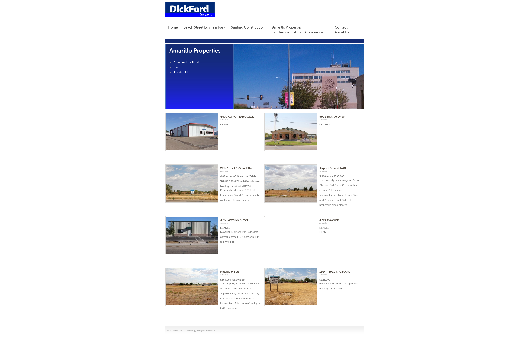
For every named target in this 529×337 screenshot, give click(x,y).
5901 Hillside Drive (332, 116)
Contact (341, 27)
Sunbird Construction (248, 27)
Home (173, 27)
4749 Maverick (329, 220)
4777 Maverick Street (234, 220)
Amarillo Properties (287, 27)
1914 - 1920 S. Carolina (334, 272)
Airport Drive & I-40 (332, 168)
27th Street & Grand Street (237, 168)
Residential (287, 32)
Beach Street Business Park (204, 27)
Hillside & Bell (229, 272)
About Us (342, 32)
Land (177, 67)
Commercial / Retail (186, 62)
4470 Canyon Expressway (237, 116)
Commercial (314, 32)
